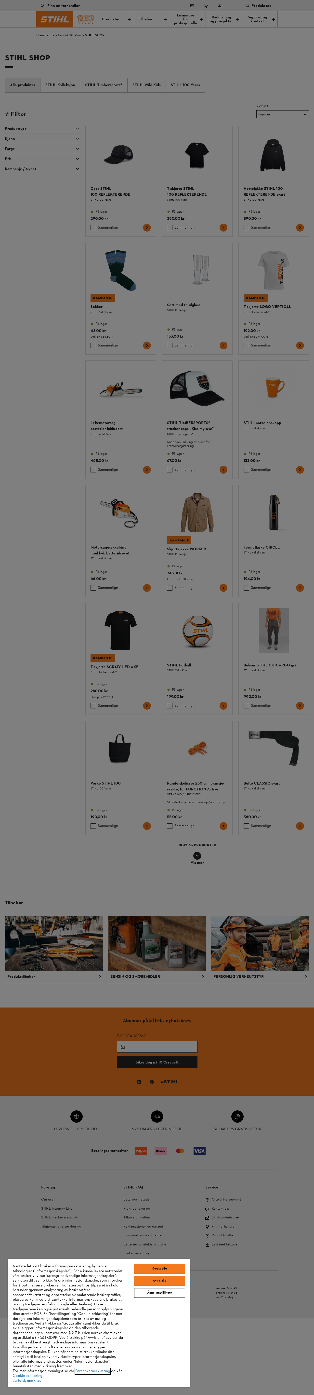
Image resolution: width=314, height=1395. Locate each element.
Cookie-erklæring (27, 1376)
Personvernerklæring (92, 1371)
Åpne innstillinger (159, 1293)
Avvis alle (159, 1281)
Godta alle (159, 1269)
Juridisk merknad (27, 1380)
